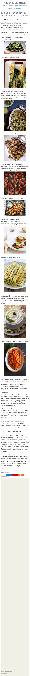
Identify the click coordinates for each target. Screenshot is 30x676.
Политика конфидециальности (6, 671)
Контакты (2, 669)
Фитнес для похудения (15, 3)
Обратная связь (4, 673)
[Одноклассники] (21, 475)
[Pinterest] (15, 475)
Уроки (16, 5)
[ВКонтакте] (9, 475)
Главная (4, 5)
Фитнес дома (23, 5)
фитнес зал (7, 472)
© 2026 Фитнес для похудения (6, 668)
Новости (10, 5)
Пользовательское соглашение (10, 669)
